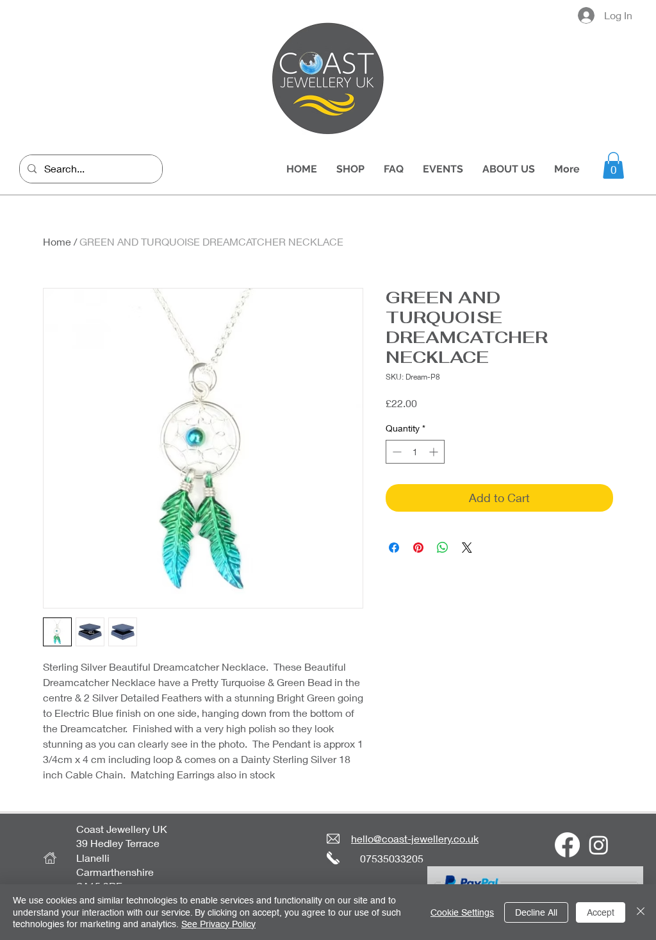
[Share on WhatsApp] (442, 547)
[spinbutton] (415, 452)
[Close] (640, 912)
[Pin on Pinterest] (418, 547)
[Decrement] (396, 452)
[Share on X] (467, 547)
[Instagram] (598, 844)
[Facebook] (567, 844)
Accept (600, 912)
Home (57, 241)
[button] (613, 165)
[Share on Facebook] (394, 547)
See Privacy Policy (218, 924)
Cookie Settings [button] (462, 912)
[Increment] (435, 452)
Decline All (536, 912)
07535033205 (391, 858)
